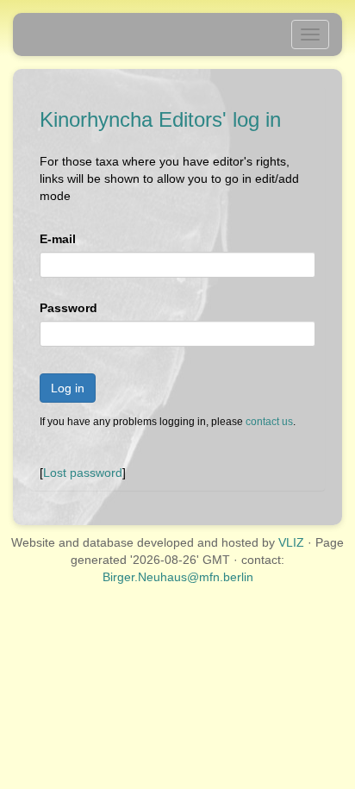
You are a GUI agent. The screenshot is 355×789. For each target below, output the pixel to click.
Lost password (82, 472)
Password (68, 308)
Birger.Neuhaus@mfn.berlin (178, 577)
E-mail (58, 239)
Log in (67, 388)
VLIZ (291, 542)
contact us (269, 422)
